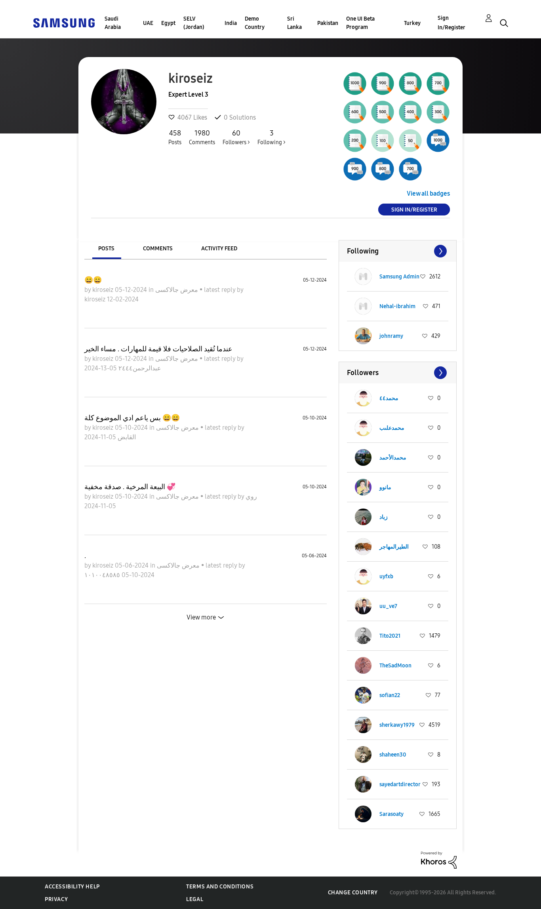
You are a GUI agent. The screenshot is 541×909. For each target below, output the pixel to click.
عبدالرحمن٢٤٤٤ (139, 368)
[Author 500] (382, 112)
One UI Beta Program (360, 22)
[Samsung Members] (64, 22)
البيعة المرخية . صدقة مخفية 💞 (129, 486)
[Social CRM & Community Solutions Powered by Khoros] (439, 859)
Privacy (56, 899)
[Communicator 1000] (438, 140)
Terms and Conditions (219, 886)
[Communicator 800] (382, 169)
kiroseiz (103, 289)
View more (201, 617)
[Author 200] (355, 140)
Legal (194, 899)
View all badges (428, 193)
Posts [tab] (106, 248)
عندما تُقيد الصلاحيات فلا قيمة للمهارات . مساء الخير (158, 349)
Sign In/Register (451, 23)
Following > (271, 137)
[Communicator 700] (410, 169)
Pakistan (327, 23)
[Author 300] (438, 112)
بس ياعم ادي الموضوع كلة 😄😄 (132, 418)
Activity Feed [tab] (219, 248)
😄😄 (93, 280)
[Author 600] (355, 112)
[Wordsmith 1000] (355, 83)
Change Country (353, 892)
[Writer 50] (410, 140)
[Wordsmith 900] (382, 83)
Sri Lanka (294, 22)
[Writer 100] (382, 140)
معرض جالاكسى (177, 289)
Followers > (236, 137)
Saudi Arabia (113, 22)
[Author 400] (410, 112)
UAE (148, 23)
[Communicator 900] (355, 169)
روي (251, 496)
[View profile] (363, 276)
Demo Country (255, 22)
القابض (126, 437)
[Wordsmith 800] (410, 83)
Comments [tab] (158, 248)
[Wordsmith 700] (438, 83)
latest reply (220, 289)
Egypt (168, 23)
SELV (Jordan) (193, 22)
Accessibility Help (72, 886)
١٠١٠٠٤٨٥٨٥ (103, 575)
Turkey (412, 23)
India (231, 23)
